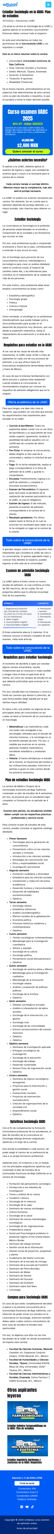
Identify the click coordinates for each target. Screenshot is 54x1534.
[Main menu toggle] (48, 5)
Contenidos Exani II (27, 1492)
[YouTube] (27, 1506)
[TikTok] (32, 1506)
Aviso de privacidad (27, 1528)
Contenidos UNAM (27, 1495)
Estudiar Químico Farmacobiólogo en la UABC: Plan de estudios (26, 1427)
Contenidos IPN (27, 1488)
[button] (27, 1483)
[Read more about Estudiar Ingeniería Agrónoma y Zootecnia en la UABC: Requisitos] (27, 1445)
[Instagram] (21, 1506)
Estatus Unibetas (27, 1499)
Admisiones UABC (25, 20)
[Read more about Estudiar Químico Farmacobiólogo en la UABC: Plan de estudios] (27, 1411)
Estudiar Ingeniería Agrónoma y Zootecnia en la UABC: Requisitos (24, 1461)
